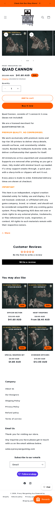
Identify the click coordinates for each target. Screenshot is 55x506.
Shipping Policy (12, 401)
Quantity (6, 83)
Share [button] (7, 233)
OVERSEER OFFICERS (40, 355)
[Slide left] (22, 61)
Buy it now (27, 106)
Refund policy (12, 412)
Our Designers (12, 395)
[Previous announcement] (5, 3)
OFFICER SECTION (14, 313)
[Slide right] (33, 61)
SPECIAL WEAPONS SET (14, 355)
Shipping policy (29, 501)
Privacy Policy (12, 406)
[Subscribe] (42, 464)
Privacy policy (31, 496)
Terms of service (13, 419)
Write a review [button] (27, 262)
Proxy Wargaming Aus (26, 493)
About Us (9, 389)
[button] (5, 17)
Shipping (5, 79)
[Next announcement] (50, 3)
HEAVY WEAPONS (40, 313)
